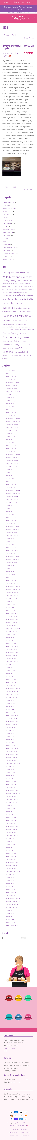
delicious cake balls (13, 299)
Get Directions (21, 12)
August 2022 (11, 503)
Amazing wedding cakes (11, 281)
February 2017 (12, 683)
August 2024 (11, 431)
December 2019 (13, 587)
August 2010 (11, 907)
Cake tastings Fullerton (18, 292)
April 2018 (10, 641)
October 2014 (12, 760)
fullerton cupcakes (17, 321)
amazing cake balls (10, 273)
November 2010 (13, 901)
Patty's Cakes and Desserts (21, 1123)
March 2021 (11, 547)
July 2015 (10, 733)
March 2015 (11, 745)
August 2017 (11, 665)
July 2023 (10, 469)
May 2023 (10, 475)
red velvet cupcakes (13, 348)
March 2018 (11, 643)
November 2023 (13, 457)
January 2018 (11, 649)
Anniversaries (8, 202)
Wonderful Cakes (21, 355)
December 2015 (13, 721)
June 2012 (10, 844)
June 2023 (10, 473)
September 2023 (13, 463)
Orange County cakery (14, 333)
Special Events (8, 247)
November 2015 (13, 724)
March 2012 (11, 853)
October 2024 (12, 425)
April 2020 (10, 575)
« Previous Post (9, 35)
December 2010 (13, 898)
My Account (11, 12)
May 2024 (10, 439)
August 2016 (11, 697)
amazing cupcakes (21, 276)
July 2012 (10, 841)
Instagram (6, 235)
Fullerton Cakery (11, 315)
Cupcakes (6, 223)
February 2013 (12, 820)
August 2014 (11, 766)
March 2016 (11, 712)
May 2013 (10, 811)
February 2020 (12, 581)
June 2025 (10, 401)
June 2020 (10, 569)
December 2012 (12, 826)
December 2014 (13, 754)
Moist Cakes (14, 330)
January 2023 (12, 487)
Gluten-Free (7, 229)
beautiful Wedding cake (10, 283)
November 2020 (13, 559)
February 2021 (12, 551)
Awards (5, 205)
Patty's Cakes (21, 341)
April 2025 (10, 407)
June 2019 (10, 605)
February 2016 (12, 715)
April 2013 (10, 814)
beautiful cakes (27, 281)
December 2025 (13, 383)
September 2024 (13, 427)
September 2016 (13, 695)
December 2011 (12, 862)
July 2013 (10, 805)
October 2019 (12, 593)
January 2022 (11, 523)
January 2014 (11, 787)
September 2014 (13, 763)
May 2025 (10, 404)
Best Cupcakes (12, 286)
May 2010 (10, 916)
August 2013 (11, 802)
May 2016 (10, 707)
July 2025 (10, 398)
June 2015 (10, 736)
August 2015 (11, 730)
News (4, 241)
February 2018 (12, 647)
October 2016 (12, 691)
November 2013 (13, 793)
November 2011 (12, 865)
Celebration (7, 220)
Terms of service (14, 1135)
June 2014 (10, 772)
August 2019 (11, 599)
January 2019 (11, 617)
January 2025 (12, 416)
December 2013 (13, 790)
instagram (24, 327)
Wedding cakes (9, 355)
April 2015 (10, 742)
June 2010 (10, 913)
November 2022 (13, 493)
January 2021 (11, 553)
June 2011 (10, 880)
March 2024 (11, 445)
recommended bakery (10, 345)
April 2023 (10, 479)
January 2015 (11, 751)
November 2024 (13, 422)
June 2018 (10, 635)
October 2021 (12, 533)
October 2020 (12, 563)
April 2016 (10, 709)
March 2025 (11, 410)
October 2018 (12, 625)
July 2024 (10, 433)
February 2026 (12, 377)
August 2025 (11, 395)
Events (5, 226)
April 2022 (10, 515)
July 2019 (10, 601)
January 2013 (11, 823)
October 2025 (12, 389)
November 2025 (13, 386)
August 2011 (11, 874)
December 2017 (13, 653)
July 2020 (10, 565)
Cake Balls (6, 214)
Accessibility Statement (19, 1129)
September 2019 (13, 595)
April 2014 (10, 778)
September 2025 (13, 392)
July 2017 (10, 667)
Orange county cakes (15, 337)
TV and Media (8, 253)
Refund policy (13, 1132)
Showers (6, 244)
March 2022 (11, 517)
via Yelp (5, 56)
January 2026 (12, 380)
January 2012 (11, 859)
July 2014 (10, 769)
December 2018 (13, 619)
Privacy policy (25, 1132)
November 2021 (13, 529)
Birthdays (6, 211)
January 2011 (11, 895)
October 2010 (12, 904)
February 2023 (12, 485)
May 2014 (10, 775)
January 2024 (12, 451)
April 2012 (10, 850)
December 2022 (13, 491)
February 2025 (12, 413)
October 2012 (12, 832)
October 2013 (12, 796)
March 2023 (11, 481)
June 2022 (10, 509)
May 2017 (10, 673)
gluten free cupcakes (17, 324)
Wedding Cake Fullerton (19, 352)
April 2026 (10, 371)
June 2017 (10, 671)
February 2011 (12, 892)
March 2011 (11, 889)
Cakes (5, 217)
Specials (6, 250)
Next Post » (29, 38)
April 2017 (10, 677)
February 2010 (12, 925)
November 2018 (13, 623)
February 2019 (12, 613)
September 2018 (13, 629)
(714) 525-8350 (31, 12)
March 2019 (11, 611)
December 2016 (13, 689)
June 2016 (10, 703)
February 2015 (12, 748)
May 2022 (10, 511)
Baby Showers (8, 208)
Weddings (6, 259)
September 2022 (13, 499)
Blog (5, 27)
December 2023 (13, 455)
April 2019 (10, 607)
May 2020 (10, 571)
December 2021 (12, 527)
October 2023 (12, 461)
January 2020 (12, 583)
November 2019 (13, 589)
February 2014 (12, 784)
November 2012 (13, 829)
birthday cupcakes (12, 289)
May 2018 (10, 637)
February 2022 (12, 521)
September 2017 (13, 661)
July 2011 (10, 877)
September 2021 (13, 535)
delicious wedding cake (20, 312)
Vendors (5, 256)
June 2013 (10, 808)
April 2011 (10, 886)
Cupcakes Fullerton (18, 295)
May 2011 (10, 883)
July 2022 (10, 505)
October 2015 (12, 727)
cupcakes (6, 295)
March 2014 (11, 781)
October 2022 (12, 497)
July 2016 (10, 701)
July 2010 (10, 910)
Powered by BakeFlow (17, 1125)
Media (5, 238)
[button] (3, 18)
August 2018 (11, 631)
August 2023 (11, 467)
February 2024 (12, 449)
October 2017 (12, 659)
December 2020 (13, 557)
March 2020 (11, 577)
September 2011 (13, 871)
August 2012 (11, 838)
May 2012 (10, 847)
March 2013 (11, 817)
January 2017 (11, 685)
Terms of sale (26, 1135)
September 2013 (13, 799)
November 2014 (13, 757)
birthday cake (23, 286)
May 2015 (10, 739)
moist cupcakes (27, 330)
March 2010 (11, 922)
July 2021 (10, 539)
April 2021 (10, 545)
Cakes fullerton (29, 289)
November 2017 (13, 655)
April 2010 (10, 919)
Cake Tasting (6, 292)
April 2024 (10, 443)
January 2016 (11, 718)
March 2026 (11, 374)
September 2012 (13, 835)
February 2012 (12, 856)
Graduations (7, 232)
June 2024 (10, 437)
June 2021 (10, 541)
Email (6, 1051)
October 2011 (11, 868)
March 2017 (11, 679)
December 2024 (13, 419)
